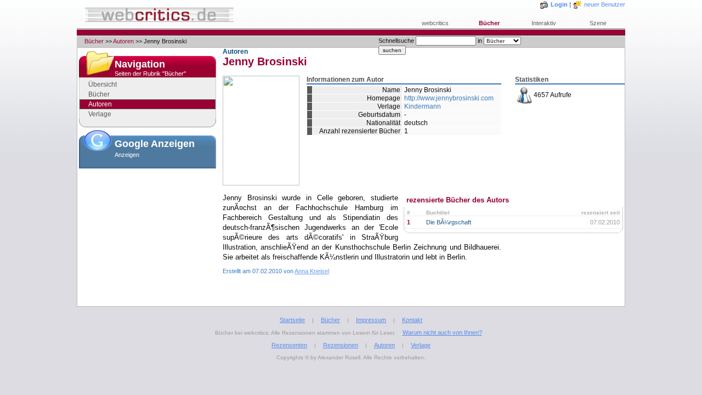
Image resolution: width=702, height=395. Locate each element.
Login (559, 4)
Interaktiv (543, 23)
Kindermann (422, 106)
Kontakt (412, 320)
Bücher (489, 23)
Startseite (292, 320)
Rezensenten (289, 345)
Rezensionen (340, 345)
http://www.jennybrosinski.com (449, 98)
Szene (598, 23)
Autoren (123, 41)
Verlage (99, 114)
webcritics (435, 23)
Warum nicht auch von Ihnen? (442, 332)
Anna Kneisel (312, 271)
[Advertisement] (147, 227)
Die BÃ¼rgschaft (448, 222)
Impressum (371, 320)
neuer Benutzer (604, 4)
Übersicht (102, 84)
